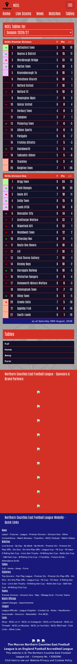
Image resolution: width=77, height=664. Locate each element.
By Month (39, 545)
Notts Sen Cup (67, 553)
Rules (53, 610)
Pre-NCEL (43, 614)
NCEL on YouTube (40, 625)
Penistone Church (27, 79)
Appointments (26, 602)
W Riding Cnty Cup (28, 557)
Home (6, 13)
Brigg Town (23, 182)
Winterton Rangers (27, 277)
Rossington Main (26, 98)
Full (4, 568)
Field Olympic (24, 188)
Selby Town (23, 201)
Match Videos (68, 538)
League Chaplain (27, 610)
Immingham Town (27, 290)
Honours (19, 614)
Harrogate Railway (27, 270)
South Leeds (24, 315)
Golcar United (24, 104)
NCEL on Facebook (52, 621)
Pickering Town (25, 124)
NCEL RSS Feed (58, 625)
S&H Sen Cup (10, 557)
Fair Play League (24, 576)
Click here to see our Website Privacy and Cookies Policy (38, 660)
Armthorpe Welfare (27, 220)
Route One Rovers (26, 245)
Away (8, 355)
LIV (18, 251)
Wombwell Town (26, 232)
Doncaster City (25, 213)
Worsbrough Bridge (27, 60)
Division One (54, 534)
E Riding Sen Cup (10, 553)
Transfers (39, 538)
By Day (18, 545)
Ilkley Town (23, 296)
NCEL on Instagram (31, 621)
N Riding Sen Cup (49, 553)
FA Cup (59, 549)
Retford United (25, 86)
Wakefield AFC (25, 226)
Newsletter (31, 614)
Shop (4, 621)
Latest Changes (9, 602)
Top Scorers (8, 576)
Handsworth (23, 149)
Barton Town (24, 66)
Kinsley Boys (24, 264)
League (23, 534)
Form (8, 361)
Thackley (22, 162)
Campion (22, 117)
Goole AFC (22, 194)
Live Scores (23, 13)
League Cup (48, 549)
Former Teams (63, 595)
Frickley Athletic (26, 142)
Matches (55, 13)
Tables (70, 13)
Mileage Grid (47, 595)
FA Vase (69, 549)
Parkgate (22, 136)
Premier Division (37, 534)
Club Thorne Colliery (28, 258)
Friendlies (44, 557)
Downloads (7, 614)
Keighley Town (25, 168)
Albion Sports (24, 130)
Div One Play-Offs (31, 549)
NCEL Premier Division (18, 42)
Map (37, 595)
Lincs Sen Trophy (29, 553)
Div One (17, 549)
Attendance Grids (10, 560)
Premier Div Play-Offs (58, 576)
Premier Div (51, 545)
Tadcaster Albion (26, 155)
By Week (28, 545)
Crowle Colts (24, 302)
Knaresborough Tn (27, 73)
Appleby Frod (24, 308)
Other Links (15, 629)
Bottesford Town (26, 48)
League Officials (9, 610)
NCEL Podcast (53, 538)
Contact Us (43, 610)
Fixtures (14, 534)
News (40, 13)
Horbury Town (24, 111)
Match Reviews (24, 538)
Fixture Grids (57, 557)
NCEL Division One (15, 176)
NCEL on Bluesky (20, 625)
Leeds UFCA (23, 207)
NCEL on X (14, 621)
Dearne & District (26, 54)
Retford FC (22, 92)
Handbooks (64, 610)
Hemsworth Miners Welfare (32, 283)
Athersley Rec (24, 239)
